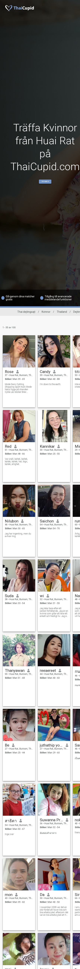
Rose (9, 371)
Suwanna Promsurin (51, 820)
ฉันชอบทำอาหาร (48, 833)
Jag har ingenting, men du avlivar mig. (18, 535)
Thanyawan (15, 670)
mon (8, 894)
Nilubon (11, 521)
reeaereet (48, 670)
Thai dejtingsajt (26, 311)
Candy (45, 371)
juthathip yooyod (51, 745)
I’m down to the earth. (50, 384)
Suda (9, 596)
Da (42, 894)
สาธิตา (11, 821)
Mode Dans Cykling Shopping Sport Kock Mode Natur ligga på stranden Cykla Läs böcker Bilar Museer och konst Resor (18, 388)
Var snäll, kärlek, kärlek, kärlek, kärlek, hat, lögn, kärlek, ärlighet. (16, 461)
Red (8, 446)
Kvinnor (46, 311)
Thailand (62, 311)
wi (42, 596)
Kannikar (47, 446)
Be (7, 745)
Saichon (47, 521)
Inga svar (9, 834)
